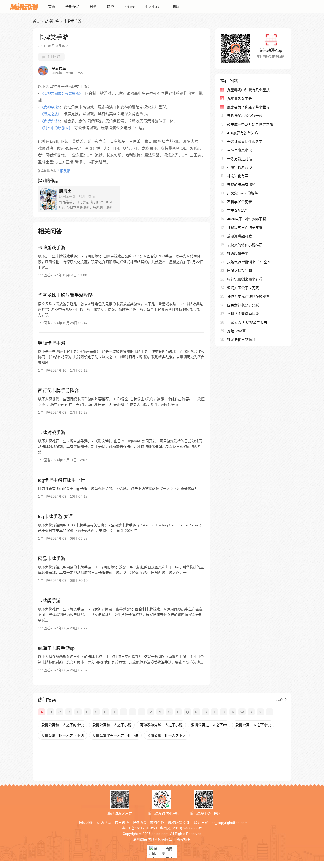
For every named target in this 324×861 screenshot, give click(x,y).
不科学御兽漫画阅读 (243, 314)
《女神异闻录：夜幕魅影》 (60, 93)
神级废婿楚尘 (237, 253)
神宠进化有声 (237, 176)
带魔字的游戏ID (239, 167)
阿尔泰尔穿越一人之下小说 (161, 725)
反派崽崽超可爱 (239, 236)
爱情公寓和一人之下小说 (111, 725)
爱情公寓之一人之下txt (209, 725)
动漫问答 (52, 21)
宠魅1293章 (236, 331)
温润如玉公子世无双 (243, 288)
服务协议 (139, 822)
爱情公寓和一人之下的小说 (62, 725)
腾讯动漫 (24, 6)
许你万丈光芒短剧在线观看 (248, 296)
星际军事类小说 (239, 150)
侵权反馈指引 (178, 822)
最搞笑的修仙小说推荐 (244, 245)
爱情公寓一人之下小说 (253, 725)
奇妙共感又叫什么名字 (244, 141)
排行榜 (129, 7)
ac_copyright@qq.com (230, 822)
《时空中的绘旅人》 (55, 128)
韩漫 (110, 7)
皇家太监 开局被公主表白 (247, 322)
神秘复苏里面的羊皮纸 (244, 228)
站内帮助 (104, 822)
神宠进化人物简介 (241, 339)
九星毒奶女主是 (239, 98)
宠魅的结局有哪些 (241, 185)
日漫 (93, 7)
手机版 (174, 7)
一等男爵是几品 (239, 159)
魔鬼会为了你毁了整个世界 (248, 107)
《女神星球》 (50, 107)
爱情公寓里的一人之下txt (166, 735)
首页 (51, 7)
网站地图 (86, 822)
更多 (280, 699)
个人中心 (152, 7)
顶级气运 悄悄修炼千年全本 (249, 262)
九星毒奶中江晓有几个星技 (248, 90)
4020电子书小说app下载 (246, 219)
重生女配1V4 (237, 210)
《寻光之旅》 (50, 114)
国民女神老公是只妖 (243, 305)
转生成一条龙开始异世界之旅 (250, 124)
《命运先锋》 (50, 121)
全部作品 (72, 7)
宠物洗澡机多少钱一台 (244, 116)
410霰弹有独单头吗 (242, 133)
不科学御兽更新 (239, 202)
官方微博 (122, 822)
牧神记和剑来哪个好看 (244, 279)
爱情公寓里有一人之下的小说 (115, 735)
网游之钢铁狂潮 (239, 271)
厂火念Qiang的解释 (242, 193)
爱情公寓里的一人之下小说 (62, 735)
